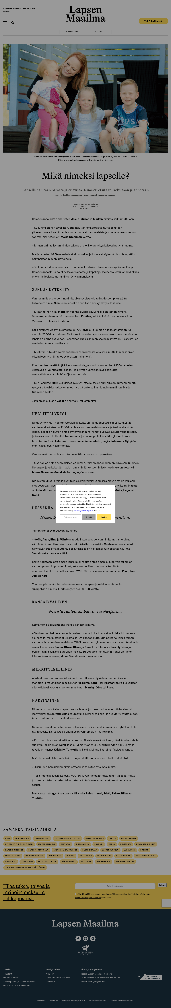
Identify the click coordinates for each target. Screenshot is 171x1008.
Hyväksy (104, 517)
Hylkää (89, 517)
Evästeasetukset (70, 517)
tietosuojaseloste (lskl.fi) (83, 510)
